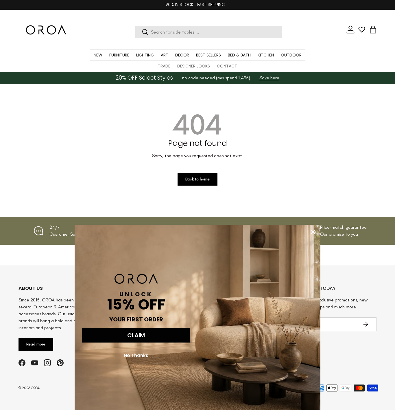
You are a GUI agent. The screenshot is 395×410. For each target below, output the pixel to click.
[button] (373, 29)
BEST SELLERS (208, 55)
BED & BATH (239, 55)
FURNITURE (119, 55)
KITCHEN (266, 55)
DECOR (182, 55)
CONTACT (227, 66)
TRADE (164, 66)
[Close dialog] (313, 232)
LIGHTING (145, 55)
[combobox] (208, 32)
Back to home (197, 179)
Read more (35, 344)
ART (164, 55)
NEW (98, 55)
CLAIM (136, 335)
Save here (269, 77)
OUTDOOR (291, 55)
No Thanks (136, 355)
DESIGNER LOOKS (193, 66)
